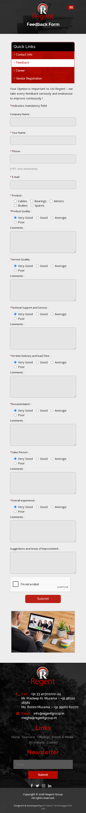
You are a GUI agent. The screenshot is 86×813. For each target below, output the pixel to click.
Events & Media (62, 737)
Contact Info (24, 54)
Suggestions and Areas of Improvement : (34, 548)
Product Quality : (20, 211)
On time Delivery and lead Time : (30, 356)
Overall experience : (23, 500)
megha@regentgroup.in (39, 718)
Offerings (43, 737)
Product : (16, 195)
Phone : (15, 151)
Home (15, 737)
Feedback (22, 62)
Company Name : (20, 114)
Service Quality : (20, 259)
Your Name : (18, 132)
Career (20, 70)
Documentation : (20, 404)
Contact (52, 742)
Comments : (17, 227)
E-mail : (15, 177)
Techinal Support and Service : (29, 307)
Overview (28, 737)
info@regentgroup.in (49, 713)
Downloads (37, 742)
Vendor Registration (29, 78)
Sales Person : (19, 452)
